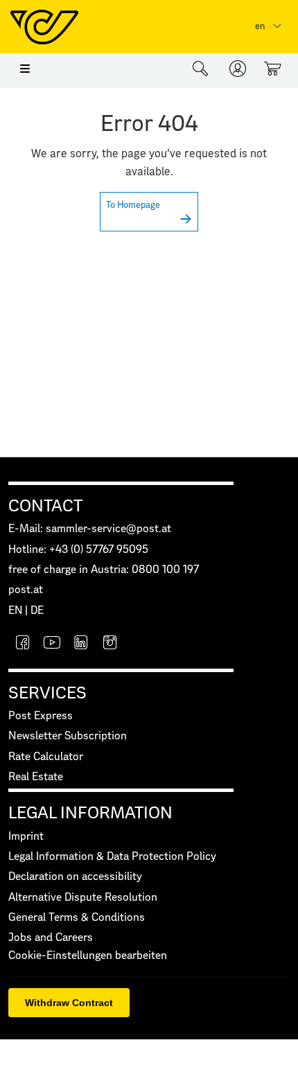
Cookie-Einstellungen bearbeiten (87, 956)
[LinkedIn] (81, 644)
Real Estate (35, 777)
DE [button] (37, 611)
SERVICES (47, 693)
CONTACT (45, 506)
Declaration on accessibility (75, 877)
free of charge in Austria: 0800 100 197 (103, 570)
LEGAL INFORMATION (90, 813)
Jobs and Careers (50, 938)
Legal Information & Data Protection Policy (112, 857)
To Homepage (133, 205)
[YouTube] (52, 644)
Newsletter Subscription (67, 736)
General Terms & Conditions (76, 918)
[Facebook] (22, 644)
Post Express (40, 716)
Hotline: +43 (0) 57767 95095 (78, 550)
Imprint (26, 836)
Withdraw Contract (69, 1002)
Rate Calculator (45, 757)
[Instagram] (110, 644)
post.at (25, 590)
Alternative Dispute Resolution (82, 897)
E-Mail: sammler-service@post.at (89, 529)
